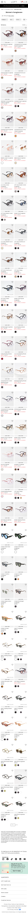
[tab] (4, 19)
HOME (2, 9)
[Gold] (2, 248)
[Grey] (2, 415)
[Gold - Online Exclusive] (2, 606)
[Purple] (15, 106)
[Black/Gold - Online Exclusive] (15, 579)
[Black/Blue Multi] (2, 552)
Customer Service (6, 900)
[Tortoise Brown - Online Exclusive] (15, 606)
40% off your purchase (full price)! (11, 5)
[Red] (2, 359)
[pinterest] (17, 859)
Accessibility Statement (15, 906)
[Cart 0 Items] (26, 2)
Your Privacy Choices (12, 909)
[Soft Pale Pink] (2, 163)
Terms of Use (15, 904)
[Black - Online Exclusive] (2, 579)
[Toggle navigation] (2, 2)
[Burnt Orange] (15, 136)
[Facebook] (9, 859)
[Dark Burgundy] (18, 469)
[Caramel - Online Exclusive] (18, 579)
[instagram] (4, 859)
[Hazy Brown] (15, 191)
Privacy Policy (7, 904)
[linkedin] (21, 859)
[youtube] (25, 859)
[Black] (18, 106)
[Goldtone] (15, 163)
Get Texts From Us (6, 885)
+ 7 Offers (22, 5)
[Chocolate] (2, 49)
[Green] (15, 552)
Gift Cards (3, 888)
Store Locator (4, 892)
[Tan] (2, 78)
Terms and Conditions (13, 853)
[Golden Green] (2, 765)
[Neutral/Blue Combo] (15, 79)
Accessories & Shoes (8, 9)
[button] (11, 15)
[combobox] (22, 25)
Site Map (24, 906)
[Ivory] (2, 469)
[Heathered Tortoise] (2, 107)
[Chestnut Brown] (15, 469)
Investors (9, 907)
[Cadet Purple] (15, 305)
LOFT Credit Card (5, 881)
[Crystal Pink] (2, 496)
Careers (3, 896)
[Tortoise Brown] (18, 248)
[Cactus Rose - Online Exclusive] (2, 739)
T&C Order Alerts (16, 907)
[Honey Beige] (15, 739)
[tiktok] (13, 859)
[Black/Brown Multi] (15, 51)
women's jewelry (4, 841)
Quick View (7, 42)
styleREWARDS (5, 877)
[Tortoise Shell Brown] (2, 686)
